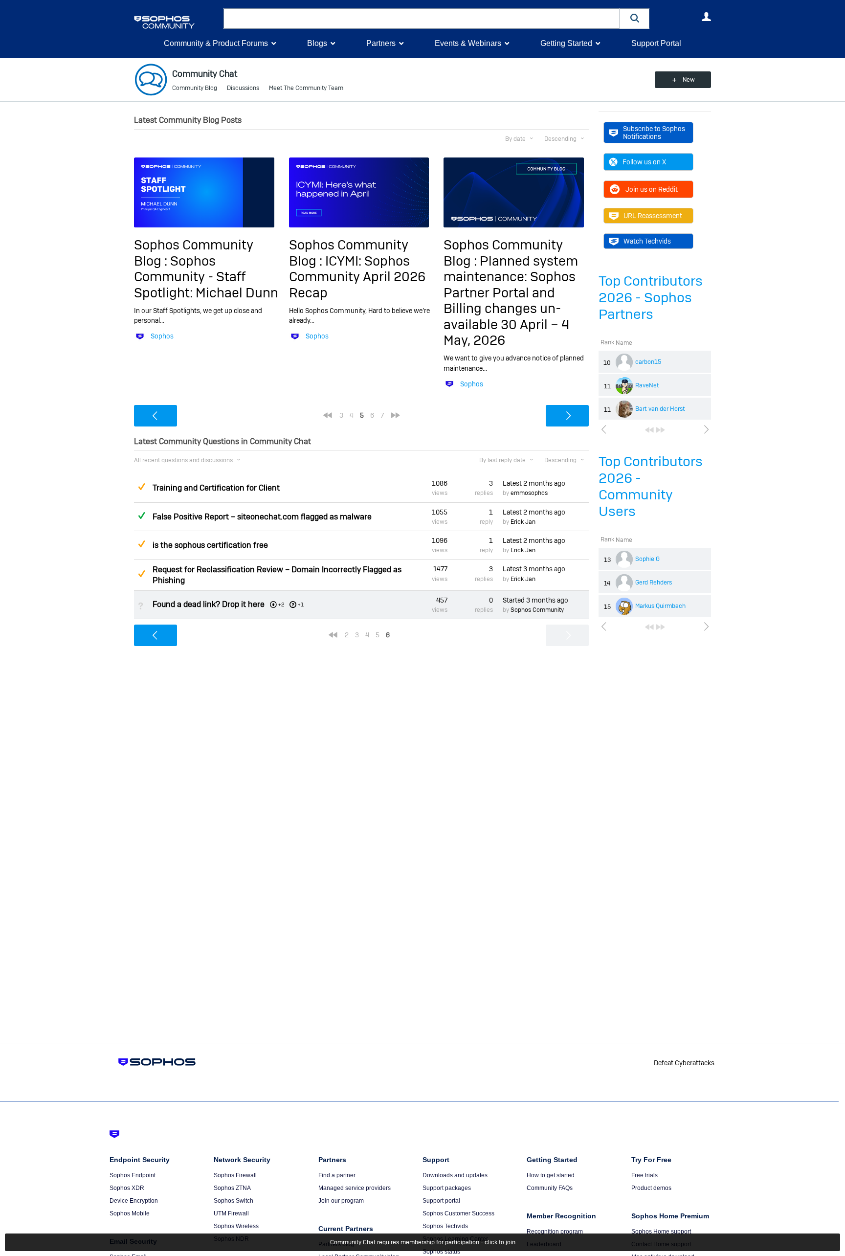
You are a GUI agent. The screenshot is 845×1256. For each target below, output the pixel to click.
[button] (634, 18)
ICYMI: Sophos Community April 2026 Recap (357, 276)
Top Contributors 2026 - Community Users (651, 486)
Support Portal (656, 43)
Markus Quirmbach (660, 606)
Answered (141, 515)
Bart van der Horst (660, 409)
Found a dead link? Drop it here (209, 604)
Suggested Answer (141, 486)
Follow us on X (644, 161)
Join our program (341, 1200)
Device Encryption (134, 1200)
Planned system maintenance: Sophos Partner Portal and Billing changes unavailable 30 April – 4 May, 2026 (511, 300)
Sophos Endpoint (133, 1175)
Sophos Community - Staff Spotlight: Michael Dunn (206, 276)
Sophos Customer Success (458, 1213)
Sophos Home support (661, 1231)
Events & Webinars (468, 43)
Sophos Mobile (130, 1213)
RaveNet (647, 385)
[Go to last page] (661, 430)
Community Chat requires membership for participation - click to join (422, 1242)
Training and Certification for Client (216, 488)
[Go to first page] (649, 430)
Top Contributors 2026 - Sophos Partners (651, 297)
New (689, 80)
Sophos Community (537, 610)
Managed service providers (354, 1188)
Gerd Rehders (653, 582)
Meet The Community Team (306, 88)
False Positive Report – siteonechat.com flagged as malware (262, 517)
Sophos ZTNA (232, 1188)
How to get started (551, 1175)
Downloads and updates (455, 1175)
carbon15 (648, 362)
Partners (381, 43)
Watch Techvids (647, 241)
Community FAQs (550, 1188)
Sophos (162, 336)
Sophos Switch (233, 1200)
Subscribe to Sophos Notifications (654, 132)
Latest (534, 483)
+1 (301, 604)
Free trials (644, 1175)
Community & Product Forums (216, 43)
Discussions (243, 88)
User (706, 17)
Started (535, 600)
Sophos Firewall (235, 1175)
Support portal (441, 1200)
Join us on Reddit (651, 189)
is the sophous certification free (210, 545)
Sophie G (647, 559)
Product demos (651, 1188)
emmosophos (529, 493)
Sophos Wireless (236, 1226)
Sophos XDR (127, 1188)
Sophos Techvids (445, 1226)
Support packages (446, 1188)
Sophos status (441, 1251)
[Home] (177, 22)
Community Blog (194, 88)
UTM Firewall (231, 1213)
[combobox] (422, 18)
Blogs (317, 43)
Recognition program (555, 1231)
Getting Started (566, 43)
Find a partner (337, 1175)
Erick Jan (523, 522)
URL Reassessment (652, 215)
